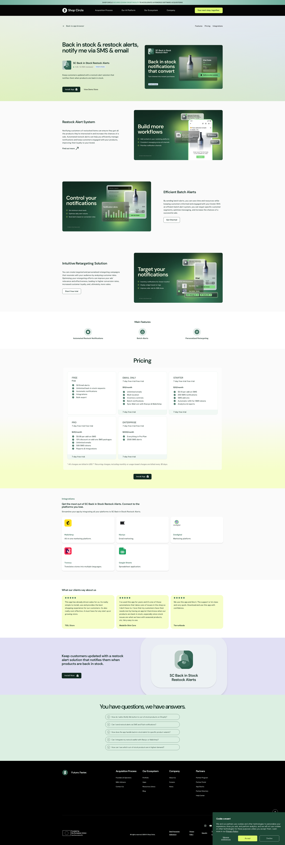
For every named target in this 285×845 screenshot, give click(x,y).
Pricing (207, 26)
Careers (172, 782)
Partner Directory (202, 791)
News (171, 786)
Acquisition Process (104, 10)
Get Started (171, 220)
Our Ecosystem (151, 10)
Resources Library (148, 786)
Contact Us (120, 786)
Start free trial (71, 291)
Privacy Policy (232, 831)
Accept (247, 838)
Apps (144, 782)
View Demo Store (91, 89)
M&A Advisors (121, 782)
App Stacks (200, 786)
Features (198, 26)
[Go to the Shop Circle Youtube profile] (210, 825)
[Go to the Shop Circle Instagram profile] (205, 825)
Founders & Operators (123, 778)
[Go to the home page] (72, 10)
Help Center (200, 795)
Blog (144, 791)
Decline (269, 838)
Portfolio (145, 778)
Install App (69, 89)
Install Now (69, 675)
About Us (172, 778)
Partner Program (202, 778)
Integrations (218, 26)
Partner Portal (201, 782)
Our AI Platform (128, 10)
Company (171, 10)
